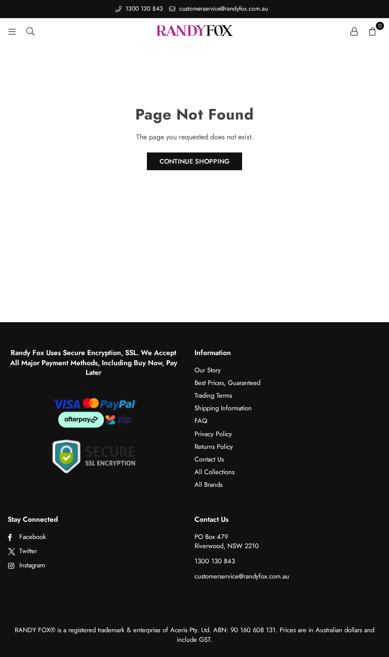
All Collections (214, 472)
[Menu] (12, 31)
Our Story (207, 370)
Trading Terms (213, 395)
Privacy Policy (213, 434)
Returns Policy (213, 446)
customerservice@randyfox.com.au (222, 8)
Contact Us (209, 459)
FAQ (200, 421)
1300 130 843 (143, 8)
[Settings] (354, 31)
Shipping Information (223, 408)
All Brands (208, 484)
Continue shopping (194, 161)
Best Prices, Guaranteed (227, 383)
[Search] (30, 31)
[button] (372, 31)
